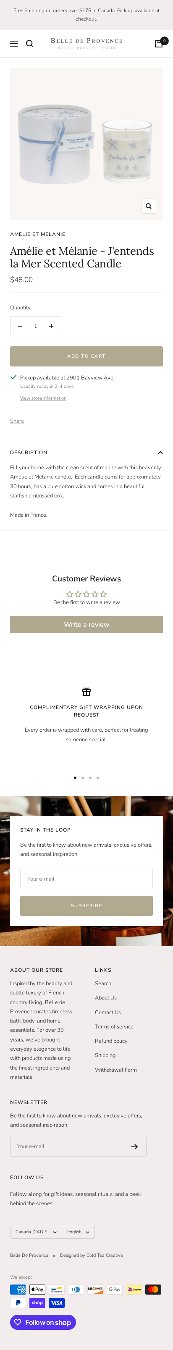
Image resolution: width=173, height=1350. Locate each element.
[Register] (134, 1147)
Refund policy (111, 1041)
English (74, 1232)
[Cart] (159, 43)
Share (17, 421)
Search (103, 983)
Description (28, 452)
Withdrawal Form (116, 1070)
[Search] (30, 43)
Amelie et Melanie (38, 234)
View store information (43, 398)
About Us (106, 998)
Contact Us (108, 1012)
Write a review (87, 624)
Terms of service (114, 1027)
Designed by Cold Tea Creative (91, 1255)
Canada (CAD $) (32, 1232)
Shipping (105, 1055)
